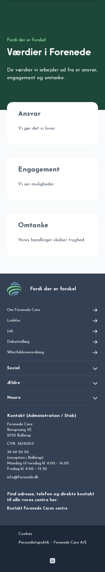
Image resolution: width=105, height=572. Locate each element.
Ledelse (13, 320)
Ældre (13, 383)
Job (10, 331)
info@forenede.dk (22, 477)
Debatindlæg (18, 342)
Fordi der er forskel (26, 40)
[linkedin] (52, 562)
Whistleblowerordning (25, 352)
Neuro (14, 397)
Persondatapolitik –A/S (52, 542)
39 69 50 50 (18, 452)
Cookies (25, 534)
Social (13, 368)
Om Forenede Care (23, 310)
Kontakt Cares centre (37, 508)
